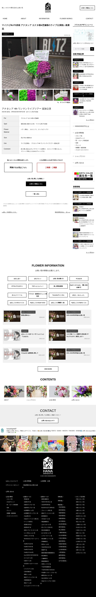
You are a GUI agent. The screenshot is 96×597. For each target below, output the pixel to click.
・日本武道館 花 (27, 571)
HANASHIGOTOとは (82, 126)
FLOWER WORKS (66, 18)
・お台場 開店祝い (62, 549)
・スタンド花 (78, 136)
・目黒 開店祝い (62, 518)
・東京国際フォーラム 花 (46, 538)
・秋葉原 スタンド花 (80, 535)
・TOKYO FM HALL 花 (46, 502)
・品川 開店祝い (62, 521)
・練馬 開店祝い (62, 555)
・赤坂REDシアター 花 (29, 507)
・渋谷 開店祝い (62, 507)
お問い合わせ (79, 163)
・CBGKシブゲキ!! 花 (28, 535)
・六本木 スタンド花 (80, 530)
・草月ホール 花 (44, 544)
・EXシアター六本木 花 (46, 527)
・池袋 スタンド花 (79, 504)
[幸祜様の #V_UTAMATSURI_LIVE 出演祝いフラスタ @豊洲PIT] (75, 211)
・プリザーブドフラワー (81, 150)
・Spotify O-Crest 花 (28, 552)
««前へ (9, 212)
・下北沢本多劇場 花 (45, 567)
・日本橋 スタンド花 (80, 538)
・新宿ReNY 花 (27, 527)
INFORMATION (44, 18)
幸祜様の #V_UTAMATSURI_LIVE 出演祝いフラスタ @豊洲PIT (86, 208)
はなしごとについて (12, 481)
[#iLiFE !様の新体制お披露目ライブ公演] (56, 444)
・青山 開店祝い (62, 529)
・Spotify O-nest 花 (28, 549)
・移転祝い (60, 496)
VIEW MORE (48, 369)
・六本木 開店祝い (62, 538)
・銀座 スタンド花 (79, 533)
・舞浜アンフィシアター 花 (30, 577)
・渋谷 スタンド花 (79, 499)
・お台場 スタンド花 (80, 541)
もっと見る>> (90, 120)
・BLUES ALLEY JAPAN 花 (47, 507)
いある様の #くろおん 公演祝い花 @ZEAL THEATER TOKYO (86, 101)
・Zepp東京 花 (26, 516)
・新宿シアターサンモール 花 (30, 530)
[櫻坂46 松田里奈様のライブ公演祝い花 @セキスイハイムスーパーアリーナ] (75, 237)
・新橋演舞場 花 (44, 561)
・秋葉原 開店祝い (62, 544)
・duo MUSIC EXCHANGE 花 (30, 555)
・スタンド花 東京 (79, 496)
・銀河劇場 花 (43, 516)
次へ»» (62, 212)
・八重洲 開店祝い (62, 532)
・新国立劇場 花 (44, 499)
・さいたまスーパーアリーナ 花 (31, 585)
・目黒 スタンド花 (79, 510)
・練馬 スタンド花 (79, 547)
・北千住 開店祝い (62, 561)
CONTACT (89, 18)
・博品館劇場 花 (44, 521)
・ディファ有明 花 (27, 521)
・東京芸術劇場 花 (45, 530)
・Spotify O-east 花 (28, 543)
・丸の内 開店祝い (62, 535)
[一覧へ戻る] (36, 196)
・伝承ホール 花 (27, 560)
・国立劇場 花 (43, 555)
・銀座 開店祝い (62, 541)
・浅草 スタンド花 (79, 550)
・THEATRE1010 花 (45, 547)
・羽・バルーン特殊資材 (81, 140)
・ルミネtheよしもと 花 (29, 533)
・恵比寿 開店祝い (62, 524)
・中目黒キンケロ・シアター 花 (48, 572)
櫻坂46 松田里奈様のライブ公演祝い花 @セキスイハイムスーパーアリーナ (86, 234)
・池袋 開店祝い (62, 513)
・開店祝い (60, 504)
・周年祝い (60, 500)
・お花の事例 (9, 496)
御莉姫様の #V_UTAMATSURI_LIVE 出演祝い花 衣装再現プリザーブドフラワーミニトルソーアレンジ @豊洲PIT (86, 222)
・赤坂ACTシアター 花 (29, 504)
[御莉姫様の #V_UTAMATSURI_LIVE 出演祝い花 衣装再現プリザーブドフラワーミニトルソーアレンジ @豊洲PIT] (75, 222)
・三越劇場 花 (43, 558)
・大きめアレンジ (79, 138)
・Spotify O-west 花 (28, 546)
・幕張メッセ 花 (27, 574)
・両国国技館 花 (27, 580)
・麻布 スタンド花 (79, 518)
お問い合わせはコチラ (48, 420)
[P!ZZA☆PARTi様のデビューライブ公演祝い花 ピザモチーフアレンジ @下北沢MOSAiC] (75, 67)
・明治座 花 (26, 499)
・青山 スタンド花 (79, 521)
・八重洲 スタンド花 (80, 524)
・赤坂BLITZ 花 (27, 502)
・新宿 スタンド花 (79, 502)
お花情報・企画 (45, 481)
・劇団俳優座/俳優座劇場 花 (47, 552)
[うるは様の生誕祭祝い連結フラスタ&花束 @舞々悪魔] (75, 199)
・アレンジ (77, 145)
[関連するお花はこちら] (18, 171)
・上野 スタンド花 (79, 544)
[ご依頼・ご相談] (51, 171)
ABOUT (23, 18)
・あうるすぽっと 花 (45, 533)
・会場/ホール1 (26, 496)
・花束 (76, 143)
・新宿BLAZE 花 (27, 524)
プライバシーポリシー (12, 485)
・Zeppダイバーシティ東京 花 (30, 518)
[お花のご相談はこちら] (87, 9)
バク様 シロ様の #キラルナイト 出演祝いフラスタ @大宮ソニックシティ (86, 246)
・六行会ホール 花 (45, 518)
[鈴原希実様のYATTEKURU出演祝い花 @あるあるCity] (75, 78)
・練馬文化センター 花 (46, 575)
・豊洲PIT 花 (43, 550)
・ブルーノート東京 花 (46, 510)
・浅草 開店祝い (62, 558)
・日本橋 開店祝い (62, 546)
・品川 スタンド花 (79, 513)
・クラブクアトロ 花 (28, 568)
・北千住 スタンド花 (80, 552)
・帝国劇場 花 (43, 541)
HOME (5, 18)
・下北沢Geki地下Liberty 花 (47, 569)
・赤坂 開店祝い (62, 515)
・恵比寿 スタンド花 (80, 516)
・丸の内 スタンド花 (80, 527)
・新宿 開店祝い (62, 510)
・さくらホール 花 (27, 558)
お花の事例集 (79, 133)
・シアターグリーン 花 (46, 535)
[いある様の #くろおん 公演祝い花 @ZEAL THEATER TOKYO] (75, 103)
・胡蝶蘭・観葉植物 (80, 147)
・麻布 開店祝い (62, 527)
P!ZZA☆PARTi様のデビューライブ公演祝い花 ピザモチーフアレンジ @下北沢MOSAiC (86, 64)
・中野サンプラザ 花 (45, 564)
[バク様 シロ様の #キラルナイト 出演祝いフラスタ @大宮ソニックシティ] (75, 248)
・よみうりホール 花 (45, 524)
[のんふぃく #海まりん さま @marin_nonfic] (40, 444)
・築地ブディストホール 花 (47, 513)
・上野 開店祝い (62, 552)
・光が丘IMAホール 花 (46, 578)
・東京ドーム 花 (27, 583)
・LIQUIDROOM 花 (45, 504)
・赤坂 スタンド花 (79, 507)
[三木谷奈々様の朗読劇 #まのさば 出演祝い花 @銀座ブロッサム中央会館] (75, 90)
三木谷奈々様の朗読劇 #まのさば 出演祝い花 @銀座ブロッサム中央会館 (86, 87)
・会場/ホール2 (43, 496)
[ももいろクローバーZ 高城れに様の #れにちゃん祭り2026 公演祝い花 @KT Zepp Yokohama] (75, 114)
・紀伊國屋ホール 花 (28, 510)
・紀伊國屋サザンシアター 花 (30, 513)
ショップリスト (80, 156)
